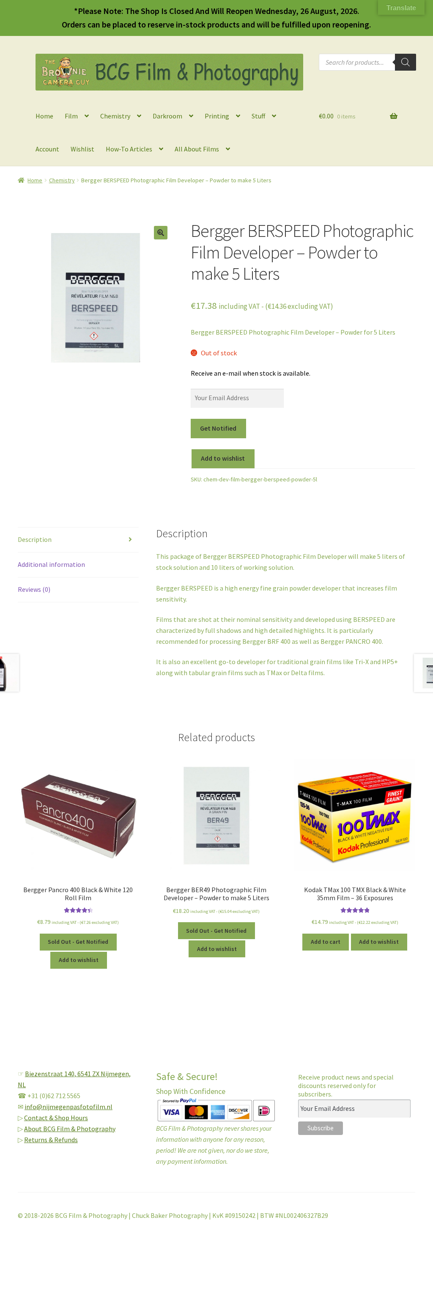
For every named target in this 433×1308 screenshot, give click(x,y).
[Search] (405, 62)
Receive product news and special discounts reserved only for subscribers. (346, 1085)
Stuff (258, 116)
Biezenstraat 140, (51, 1073)
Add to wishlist (223, 458)
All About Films (197, 149)
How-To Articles (129, 149)
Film (71, 116)
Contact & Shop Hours (56, 1117)
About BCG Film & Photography (69, 1128)
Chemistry (115, 116)
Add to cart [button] (325, 941)
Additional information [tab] (51, 564)
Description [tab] (35, 539)
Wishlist (82, 149)
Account (47, 149)
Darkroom (167, 116)
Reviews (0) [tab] (34, 589)
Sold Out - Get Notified (78, 941)
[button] (160, 232)
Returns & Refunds (51, 1139)
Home (44, 116)
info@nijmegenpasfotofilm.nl (68, 1106)
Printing (217, 116)
